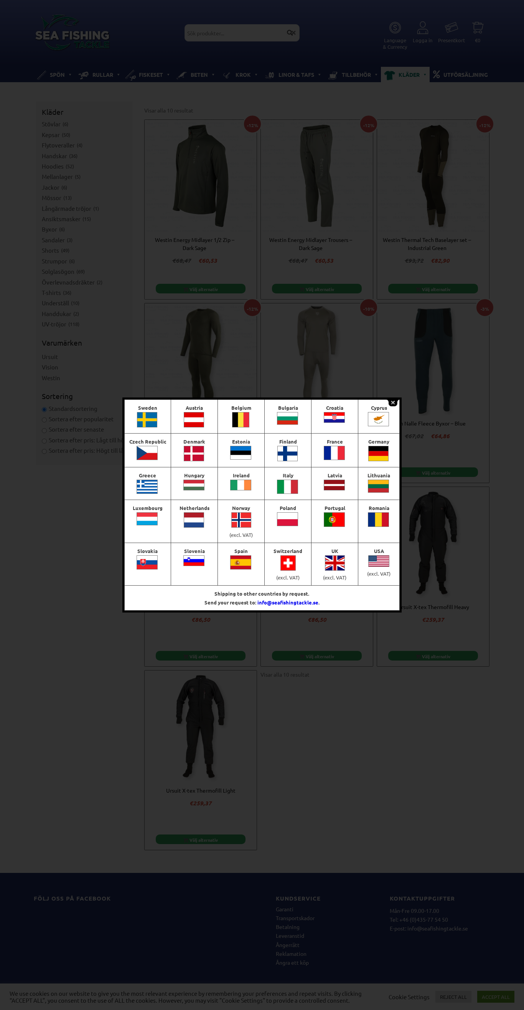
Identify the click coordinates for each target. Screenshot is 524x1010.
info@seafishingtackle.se (287, 602)
